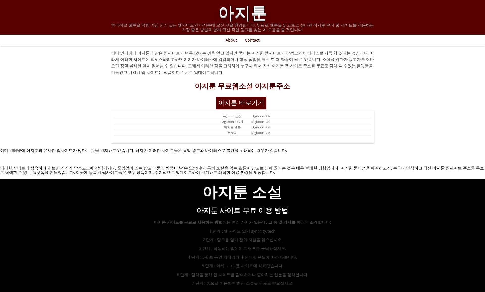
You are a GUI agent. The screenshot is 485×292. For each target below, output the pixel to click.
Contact (252, 40)
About (231, 40)
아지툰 (242, 11)
